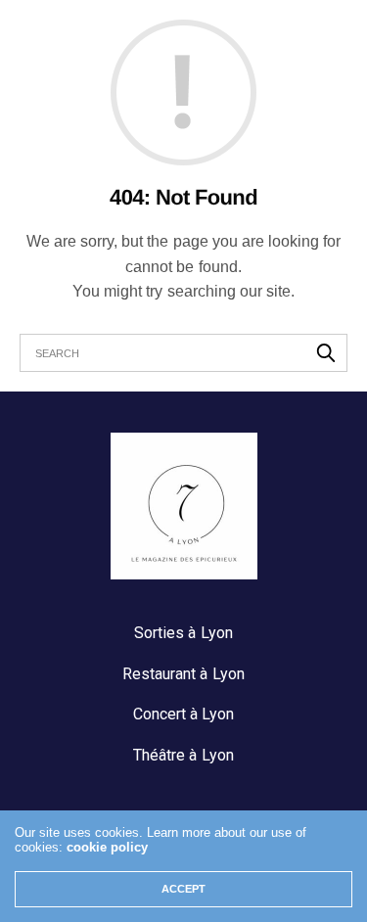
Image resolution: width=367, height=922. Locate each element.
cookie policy (107, 847)
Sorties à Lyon (183, 632)
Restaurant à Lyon (183, 674)
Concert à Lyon (183, 714)
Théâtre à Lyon (183, 755)
